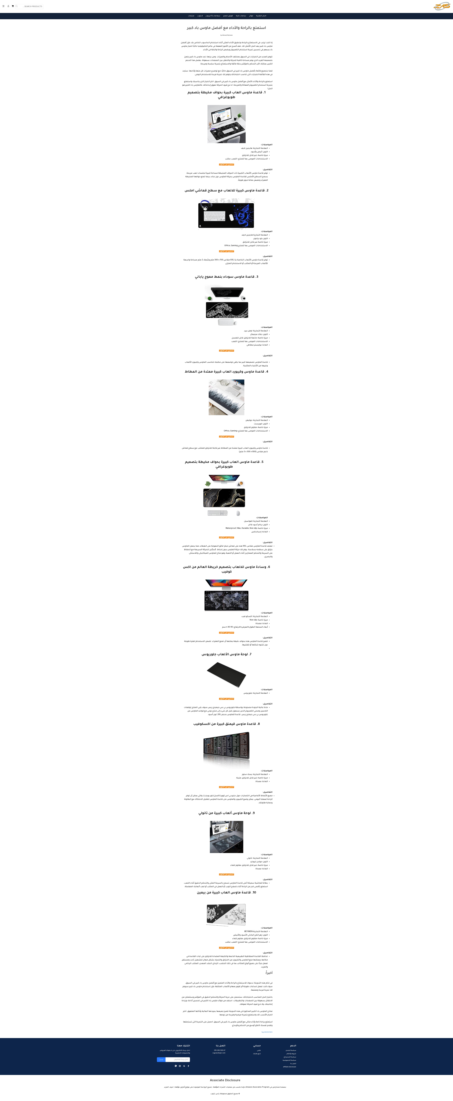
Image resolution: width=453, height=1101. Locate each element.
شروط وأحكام (291, 1054)
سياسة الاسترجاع (290, 1057)
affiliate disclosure (289, 1067)
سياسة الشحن (291, 1050)
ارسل (161, 1060)
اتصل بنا (293, 1064)
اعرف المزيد (169, 1087)
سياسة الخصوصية (289, 1060)
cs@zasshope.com (218, 1053)
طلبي (259, 1050)
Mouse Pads (268, 1032)
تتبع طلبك (257, 1054)
